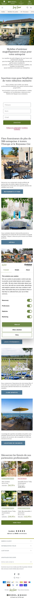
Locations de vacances (13, 443)
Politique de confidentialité (13, 127)
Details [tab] (17, 270)
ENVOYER (17, 122)
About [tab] (28, 270)
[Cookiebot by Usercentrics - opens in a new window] (24, 265)
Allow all (17, 324)
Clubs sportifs (12, 392)
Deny (17, 335)
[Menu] (3, 7)
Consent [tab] (6, 270)
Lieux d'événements (11, 342)
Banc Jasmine (6, 481)
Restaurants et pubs (12, 192)
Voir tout (17, 522)
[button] (27, 7)
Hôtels (11, 242)
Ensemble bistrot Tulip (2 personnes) (25, 482)
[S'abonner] (31, 562)
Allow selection (17, 329)
